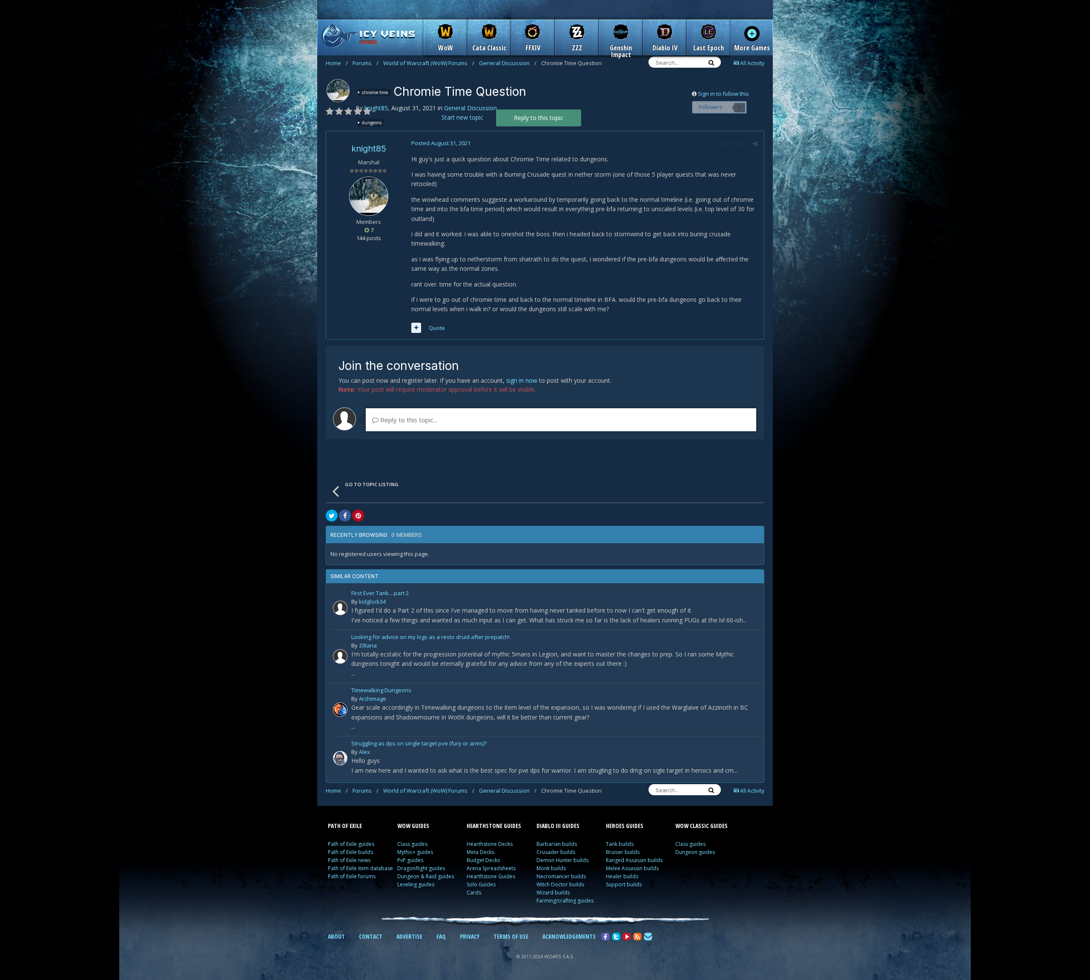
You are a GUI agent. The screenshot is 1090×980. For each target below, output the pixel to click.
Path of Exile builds (350, 852)
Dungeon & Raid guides (425, 876)
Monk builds (551, 868)
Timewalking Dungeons (381, 691)
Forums (366, 63)
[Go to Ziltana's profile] (340, 656)
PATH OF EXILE (345, 826)
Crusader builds (555, 852)
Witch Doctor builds (560, 884)
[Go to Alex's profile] (340, 758)
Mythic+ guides (415, 852)
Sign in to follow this (723, 93)
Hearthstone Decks (490, 844)
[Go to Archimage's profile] (340, 709)
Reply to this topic (538, 118)
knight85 (376, 108)
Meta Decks (480, 852)
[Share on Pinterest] (358, 516)
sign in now (521, 380)
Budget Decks (483, 860)
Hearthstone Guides (491, 876)
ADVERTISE (409, 936)
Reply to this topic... (408, 419)
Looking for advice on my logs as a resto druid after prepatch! (430, 637)
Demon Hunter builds (562, 860)
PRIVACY (469, 936)
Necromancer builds (561, 876)
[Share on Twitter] (332, 516)
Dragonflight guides (421, 868)
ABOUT (336, 936)
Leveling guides (415, 884)
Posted (440, 143)
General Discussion (507, 63)
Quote (437, 328)
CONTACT (370, 936)
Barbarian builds (556, 844)
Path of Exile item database (360, 868)
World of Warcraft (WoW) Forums (428, 63)
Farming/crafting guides (565, 900)
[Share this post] (755, 143)
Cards (474, 892)
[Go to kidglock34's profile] (340, 608)
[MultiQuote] (416, 328)
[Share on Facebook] (345, 516)
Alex (364, 752)
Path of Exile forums (352, 876)
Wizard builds (553, 892)
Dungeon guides (695, 852)
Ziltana (368, 645)
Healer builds (622, 876)
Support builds (624, 884)
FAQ (441, 936)
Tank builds (620, 844)
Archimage (372, 698)
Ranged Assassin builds (634, 860)
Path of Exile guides (351, 844)
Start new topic (462, 117)
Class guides (412, 844)
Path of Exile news (349, 860)
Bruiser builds (623, 852)
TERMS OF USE (510, 936)
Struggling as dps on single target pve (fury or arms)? (419, 744)
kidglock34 (372, 601)
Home (337, 63)
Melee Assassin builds (632, 868)
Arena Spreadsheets (491, 868)
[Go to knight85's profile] (338, 90)
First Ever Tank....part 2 (380, 593)
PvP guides (410, 860)
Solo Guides (481, 884)
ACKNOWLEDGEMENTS (569, 936)
